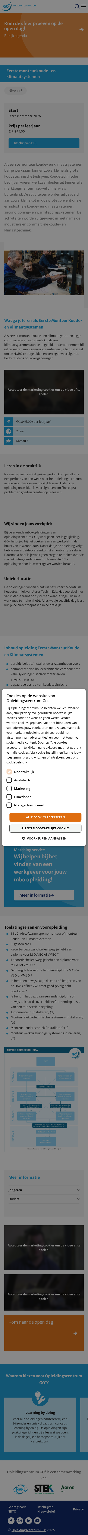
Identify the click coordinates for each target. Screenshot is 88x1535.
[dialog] (44, 767)
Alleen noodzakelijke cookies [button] (45, 828)
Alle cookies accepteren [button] (45, 817)
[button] (44, 838)
